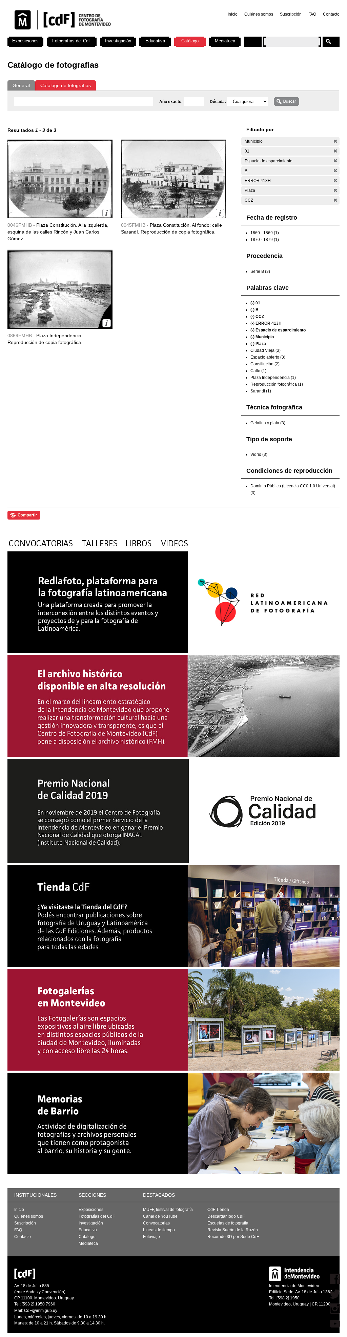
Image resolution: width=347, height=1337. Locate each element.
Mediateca (225, 40)
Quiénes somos (258, 14)
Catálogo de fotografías (65, 85)
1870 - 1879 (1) (264, 239)
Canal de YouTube (160, 1216)
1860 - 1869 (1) (264, 232)
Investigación (118, 40)
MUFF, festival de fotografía (168, 1209)
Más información (106, 213)
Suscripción (291, 14)
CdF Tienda (218, 1209)
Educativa (155, 40)
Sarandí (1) (260, 391)
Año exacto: (171, 101)
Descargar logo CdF (226, 1216)
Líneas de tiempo (159, 1230)
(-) (335, 141)
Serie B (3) (260, 271)
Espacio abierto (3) (267, 357)
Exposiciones (25, 40)
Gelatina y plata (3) (267, 423)
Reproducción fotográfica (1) (276, 384)
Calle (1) (258, 370)
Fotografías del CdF (71, 40)
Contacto (331, 14)
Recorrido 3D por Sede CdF (233, 1236)
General (21, 85)
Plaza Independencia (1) (273, 377)
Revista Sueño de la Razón (232, 1230)
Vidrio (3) (258, 454)
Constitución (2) (265, 364)
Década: (218, 101)
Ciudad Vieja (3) (265, 350)
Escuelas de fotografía (227, 1223)
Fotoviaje (151, 1236)
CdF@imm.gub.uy (40, 1310)
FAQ (312, 14)
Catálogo (190, 40)
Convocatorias (156, 1223)
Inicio (233, 14)
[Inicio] (96, 34)
